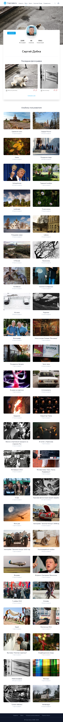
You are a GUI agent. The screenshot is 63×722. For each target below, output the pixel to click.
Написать (11, 33)
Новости (21, 3)
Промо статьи (46, 715)
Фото (26, 3)
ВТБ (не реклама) (12, 90)
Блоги (30, 3)
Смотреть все (31, 96)
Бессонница (46, 90)
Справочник (46, 3)
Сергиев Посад (37, 3)
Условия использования (32, 715)
